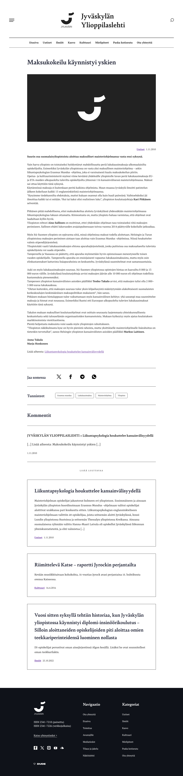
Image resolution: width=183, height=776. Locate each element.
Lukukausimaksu (85, 395)
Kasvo (71, 42)
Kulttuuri (85, 42)
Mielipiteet (102, 42)
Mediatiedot (89, 741)
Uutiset (47, 42)
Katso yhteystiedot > (45, 735)
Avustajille (88, 735)
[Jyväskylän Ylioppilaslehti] (40, 714)
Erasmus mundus (64, 395)
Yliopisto (121, 395)
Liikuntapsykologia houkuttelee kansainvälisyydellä (74, 351)
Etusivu (33, 42)
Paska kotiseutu (123, 42)
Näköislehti (89, 755)
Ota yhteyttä (144, 42)
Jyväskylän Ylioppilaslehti (103, 20)
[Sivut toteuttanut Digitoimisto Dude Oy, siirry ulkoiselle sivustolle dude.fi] (39, 764)
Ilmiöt (60, 42)
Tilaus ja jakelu (90, 748)
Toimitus (87, 728)
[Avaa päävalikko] (11, 20)
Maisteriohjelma (104, 395)
